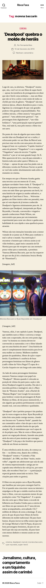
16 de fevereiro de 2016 (24, 49)
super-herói (23, 544)
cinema (9, 542)
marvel (24, 542)
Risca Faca (23, 5)
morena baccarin (35, 542)
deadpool (17, 542)
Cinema (23, 28)
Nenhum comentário (24, 53)
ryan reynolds (11, 544)
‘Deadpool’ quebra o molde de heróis (23, 37)
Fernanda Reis (26, 45)
